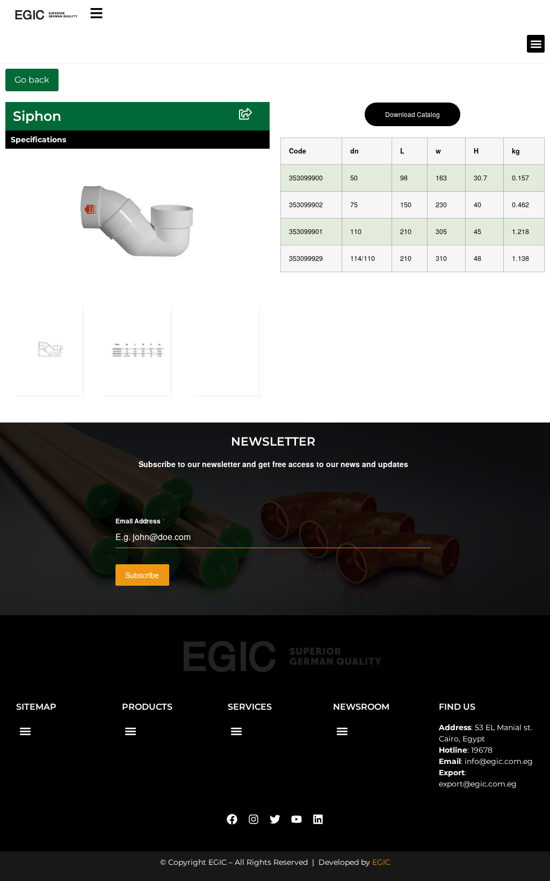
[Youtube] (296, 819)
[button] (536, 44)
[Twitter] (275, 819)
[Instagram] (253, 819)
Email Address (140, 521)
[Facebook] (232, 819)
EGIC (381, 862)
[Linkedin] (318, 819)
